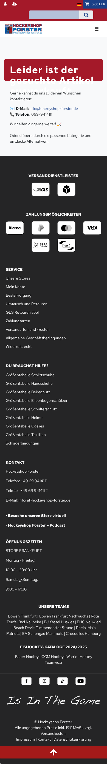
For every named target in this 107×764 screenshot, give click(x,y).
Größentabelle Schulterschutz (31, 409)
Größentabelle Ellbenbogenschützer (36, 400)
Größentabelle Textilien (26, 434)
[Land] (79, 4)
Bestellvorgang (18, 295)
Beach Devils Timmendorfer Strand (43, 627)
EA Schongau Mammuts (42, 633)
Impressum (25, 739)
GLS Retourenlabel (22, 312)
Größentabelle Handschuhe (29, 383)
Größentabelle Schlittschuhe (30, 374)
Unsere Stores (18, 278)
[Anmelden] (6, 4)
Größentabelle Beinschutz (28, 391)
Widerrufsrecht (19, 346)
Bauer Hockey (27, 656)
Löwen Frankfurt (22, 616)
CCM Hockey (52, 656)
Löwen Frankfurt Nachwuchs (63, 616)
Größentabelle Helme (24, 417)
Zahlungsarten (18, 320)
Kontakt (44, 739)
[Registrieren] (15, 4)
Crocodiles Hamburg (83, 633)
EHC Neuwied (89, 621)
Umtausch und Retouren (26, 303)
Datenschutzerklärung (72, 739)
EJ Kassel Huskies (59, 621)
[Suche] (86, 14)
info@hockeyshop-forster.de (54, 108)
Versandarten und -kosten (28, 329)
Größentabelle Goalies (25, 426)
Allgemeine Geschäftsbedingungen (36, 337)
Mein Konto (15, 286)
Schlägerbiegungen (22, 443)
